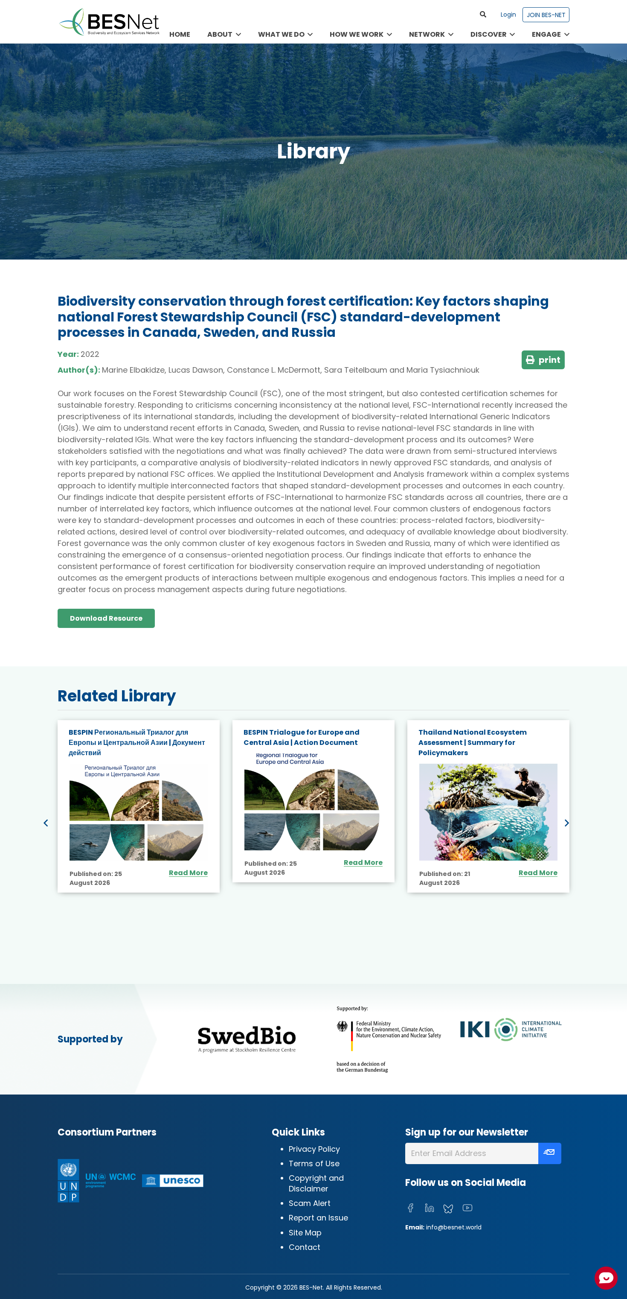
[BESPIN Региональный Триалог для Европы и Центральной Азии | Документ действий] (139, 812)
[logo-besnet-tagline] (109, 22)
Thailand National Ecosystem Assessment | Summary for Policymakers (472, 742)
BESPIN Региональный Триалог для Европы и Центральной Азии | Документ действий (137, 742)
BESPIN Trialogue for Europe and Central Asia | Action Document (302, 737)
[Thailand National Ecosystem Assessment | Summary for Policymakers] (488, 812)
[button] (483, 14)
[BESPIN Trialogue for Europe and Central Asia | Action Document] (313, 801)
